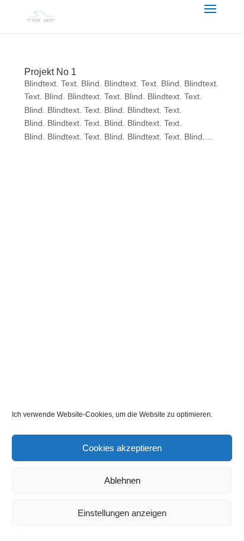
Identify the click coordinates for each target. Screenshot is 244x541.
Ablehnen (122, 480)
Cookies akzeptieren (122, 448)
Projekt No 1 (50, 72)
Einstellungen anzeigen (122, 513)
